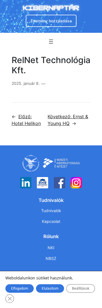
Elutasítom (50, 288)
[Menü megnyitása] (51, 41)
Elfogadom (19, 288)
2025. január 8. (26, 83)
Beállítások (80, 288)
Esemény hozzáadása (51, 20)
